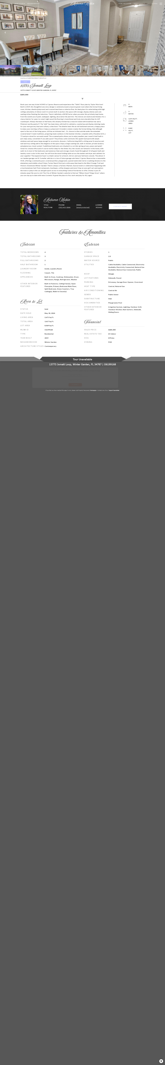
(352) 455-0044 (64, 207)
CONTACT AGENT (120, 206)
